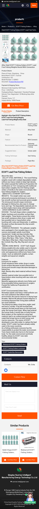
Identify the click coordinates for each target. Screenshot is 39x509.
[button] (6, 62)
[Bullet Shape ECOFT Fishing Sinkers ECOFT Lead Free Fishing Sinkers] (10, 440)
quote (34, 5)
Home (4, 26)
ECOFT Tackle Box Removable (12, 352)
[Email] (5, 370)
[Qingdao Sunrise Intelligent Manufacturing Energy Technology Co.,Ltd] (36, 1)
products (11, 26)
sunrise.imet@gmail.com (12, 1)
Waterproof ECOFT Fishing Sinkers (14, 344)
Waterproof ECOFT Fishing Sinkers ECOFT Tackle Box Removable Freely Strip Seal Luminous (28, 451)
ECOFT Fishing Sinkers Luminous (14, 348)
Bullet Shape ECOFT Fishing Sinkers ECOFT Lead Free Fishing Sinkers (9, 451)
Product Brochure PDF (16, 82)
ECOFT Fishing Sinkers (23, 26)
